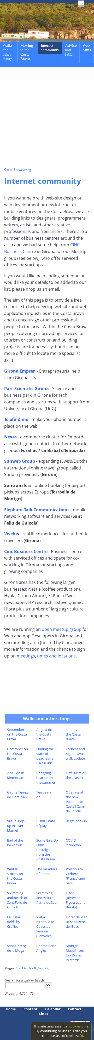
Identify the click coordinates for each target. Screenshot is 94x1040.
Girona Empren (20, 371)
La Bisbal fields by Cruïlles (14, 922)
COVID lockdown (73, 842)
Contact (74, 1009)
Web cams (87, 47)
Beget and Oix (76, 821)
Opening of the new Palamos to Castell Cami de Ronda (75, 801)
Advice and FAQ (71, 49)
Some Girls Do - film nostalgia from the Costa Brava (47, 849)
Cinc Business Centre (26, 551)
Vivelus (11, 534)
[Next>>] (43, 968)
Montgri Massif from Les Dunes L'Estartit (75, 952)
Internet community (50, 47)
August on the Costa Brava (44, 734)
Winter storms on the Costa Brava (15, 876)
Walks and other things (8, 52)
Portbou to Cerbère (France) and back (75, 876)
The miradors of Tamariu (46, 871)
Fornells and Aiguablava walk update (75, 754)
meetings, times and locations (46, 656)
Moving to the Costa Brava (26, 52)
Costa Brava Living (17, 169)
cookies (75, 1026)
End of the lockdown (15, 842)
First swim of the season (75, 775)
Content (31, 1009)
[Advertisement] (47, 118)
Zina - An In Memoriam (15, 775)
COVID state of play (45, 823)
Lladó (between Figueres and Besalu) (76, 900)
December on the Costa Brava (17, 754)
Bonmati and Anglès (46, 948)
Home (11, 1009)
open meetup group (61, 629)
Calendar (53, 1009)
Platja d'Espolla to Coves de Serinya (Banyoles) (45, 926)
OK (81, 1035)
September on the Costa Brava (17, 734)
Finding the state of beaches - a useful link (45, 756)
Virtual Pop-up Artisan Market (16, 826)
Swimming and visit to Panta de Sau (46, 898)
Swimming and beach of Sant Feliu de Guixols (17, 900)
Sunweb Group (19, 461)
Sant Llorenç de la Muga (16, 948)
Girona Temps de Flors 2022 (18, 794)
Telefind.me (16, 419)
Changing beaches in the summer (45, 778)
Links (43, 1013)
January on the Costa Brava (74, 734)
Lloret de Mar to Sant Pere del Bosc (76, 922)
